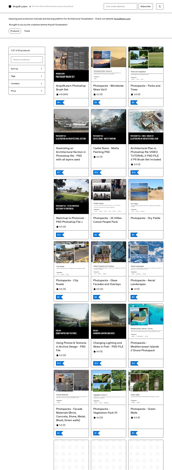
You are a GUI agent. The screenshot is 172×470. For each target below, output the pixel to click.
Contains (15, 83)
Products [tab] (14, 31)
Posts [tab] (27, 31)
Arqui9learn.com (122, 18)
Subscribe (146, 6)
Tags (13, 76)
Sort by (14, 68)
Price (13, 91)
